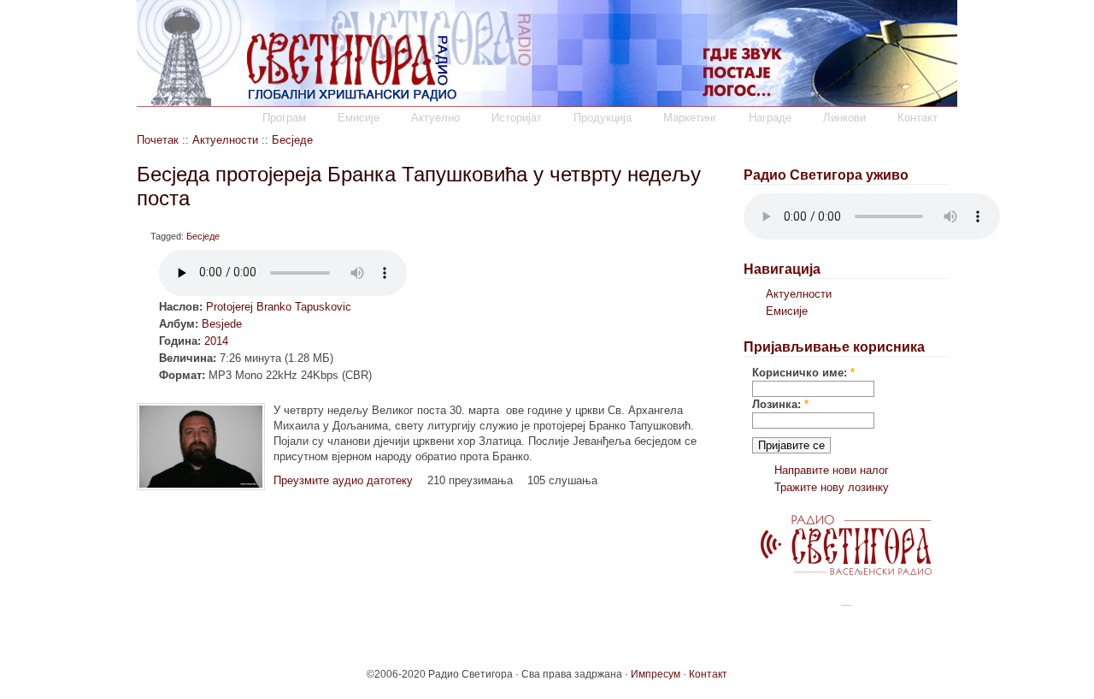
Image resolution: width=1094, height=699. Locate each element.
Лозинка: (780, 404)
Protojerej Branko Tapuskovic (278, 306)
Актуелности (225, 139)
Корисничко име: (803, 372)
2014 (216, 341)
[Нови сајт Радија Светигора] (846, 571)
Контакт (917, 117)
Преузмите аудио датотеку (343, 480)
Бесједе (292, 139)
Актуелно (435, 117)
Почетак (158, 139)
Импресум (655, 674)
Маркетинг (690, 117)
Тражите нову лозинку (831, 487)
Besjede (222, 323)
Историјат (516, 117)
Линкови (844, 117)
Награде (770, 117)
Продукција (602, 117)
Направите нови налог (831, 470)
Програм (284, 117)
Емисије (358, 117)
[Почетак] (547, 103)
